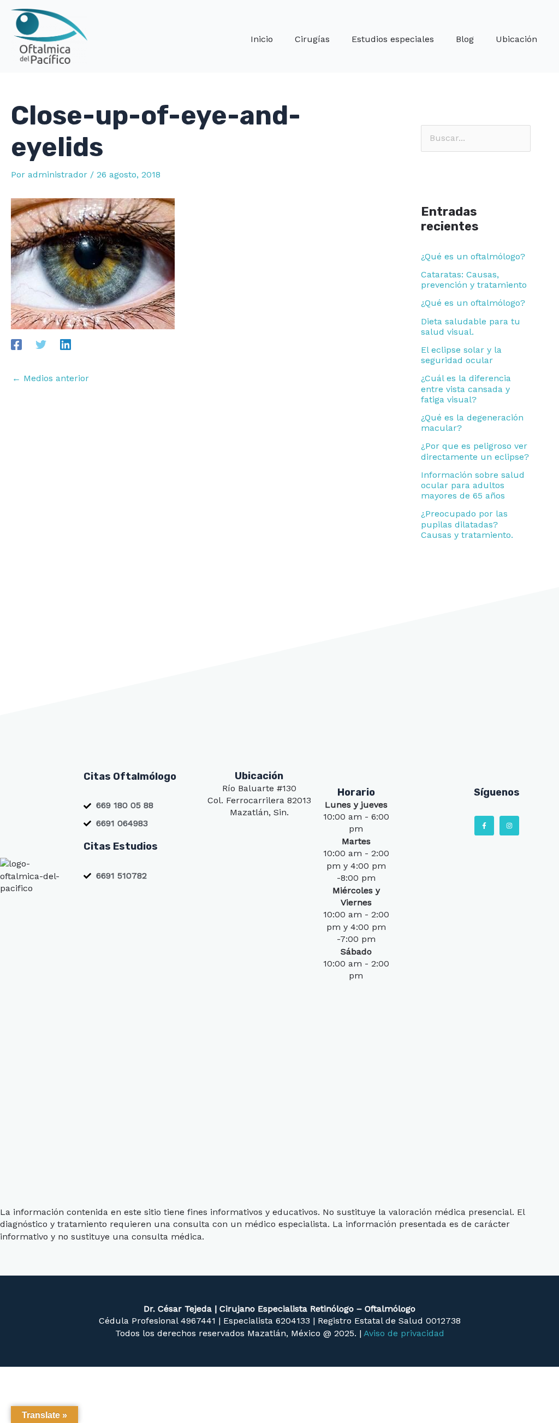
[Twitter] (40, 344)
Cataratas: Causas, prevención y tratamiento (474, 279)
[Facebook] (16, 344)
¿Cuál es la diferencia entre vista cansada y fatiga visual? (466, 388)
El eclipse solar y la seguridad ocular (461, 355)
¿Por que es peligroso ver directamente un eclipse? (475, 451)
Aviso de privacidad (404, 1333)
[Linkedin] (65, 344)
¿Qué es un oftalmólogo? (473, 256)
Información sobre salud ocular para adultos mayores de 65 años (473, 485)
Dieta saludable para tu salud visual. (470, 326)
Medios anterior (50, 378)
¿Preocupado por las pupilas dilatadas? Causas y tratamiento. (467, 523)
